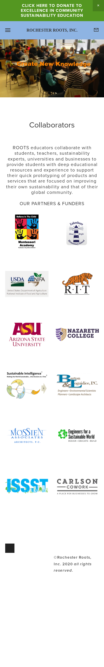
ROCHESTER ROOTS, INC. (52, 30)
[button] (98, 5)
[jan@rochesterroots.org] (9, 548)
